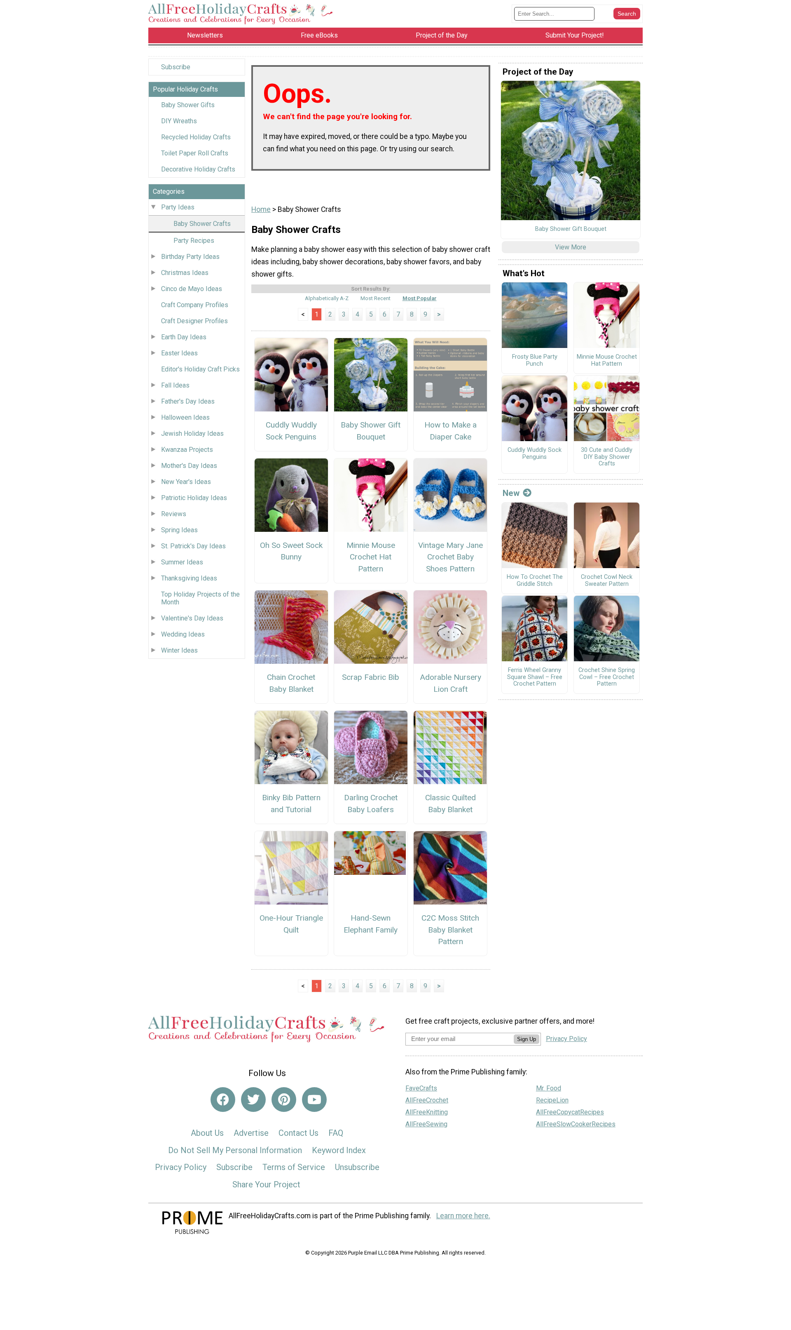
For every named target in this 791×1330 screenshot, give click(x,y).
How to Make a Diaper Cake (450, 431)
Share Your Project (266, 1184)
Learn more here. (463, 1216)
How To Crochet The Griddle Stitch (535, 580)
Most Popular (420, 298)
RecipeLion (552, 1100)
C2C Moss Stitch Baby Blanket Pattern (450, 930)
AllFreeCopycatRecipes (570, 1112)
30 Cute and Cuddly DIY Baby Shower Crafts (606, 457)
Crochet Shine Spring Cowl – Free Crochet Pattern (606, 677)
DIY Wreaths (179, 121)
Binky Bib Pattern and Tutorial (291, 803)
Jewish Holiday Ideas (192, 433)
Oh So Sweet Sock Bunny (291, 551)
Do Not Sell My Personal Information (235, 1150)
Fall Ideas (175, 385)
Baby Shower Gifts (188, 105)
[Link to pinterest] (283, 1099)
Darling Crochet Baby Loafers (371, 803)
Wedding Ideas (183, 634)
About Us (207, 1133)
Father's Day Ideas (188, 401)
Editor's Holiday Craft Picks (200, 369)
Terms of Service (293, 1167)
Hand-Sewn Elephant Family (371, 924)
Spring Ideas (179, 530)
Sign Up (526, 1039)
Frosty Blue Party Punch (534, 360)
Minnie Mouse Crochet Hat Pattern (370, 557)
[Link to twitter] (253, 1099)
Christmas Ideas (184, 273)
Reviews (173, 514)
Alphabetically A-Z (327, 298)
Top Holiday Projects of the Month (200, 598)
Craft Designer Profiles (194, 321)
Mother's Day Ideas (189, 466)
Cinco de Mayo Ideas (191, 289)
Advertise (251, 1133)
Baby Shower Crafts (202, 224)
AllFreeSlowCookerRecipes (575, 1124)
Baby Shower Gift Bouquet (370, 431)
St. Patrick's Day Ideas (193, 546)
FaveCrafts (421, 1088)
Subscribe (175, 67)
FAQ (335, 1133)
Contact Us (298, 1133)
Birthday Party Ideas (190, 257)
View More (570, 247)
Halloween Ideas (185, 417)
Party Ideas (177, 207)
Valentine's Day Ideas (192, 618)
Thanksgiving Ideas (189, 578)
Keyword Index (339, 1150)
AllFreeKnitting (426, 1112)
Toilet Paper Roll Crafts (194, 153)
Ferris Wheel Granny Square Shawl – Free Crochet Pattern (534, 677)
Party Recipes (193, 240)
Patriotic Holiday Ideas (194, 498)
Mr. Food (548, 1088)
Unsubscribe (357, 1167)
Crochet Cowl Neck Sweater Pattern (606, 580)
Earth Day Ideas (183, 337)
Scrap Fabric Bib (370, 677)
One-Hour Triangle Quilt (291, 924)
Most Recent (375, 298)
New (511, 493)
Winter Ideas (179, 650)
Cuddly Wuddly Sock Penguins (291, 431)
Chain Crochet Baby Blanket (291, 683)
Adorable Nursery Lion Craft (450, 683)
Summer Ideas (182, 562)
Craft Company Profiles (194, 305)
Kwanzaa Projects (187, 450)
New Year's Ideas (186, 482)
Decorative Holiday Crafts (198, 169)
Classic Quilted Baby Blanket (450, 803)
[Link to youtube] (314, 1099)
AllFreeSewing (426, 1124)
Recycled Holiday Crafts (196, 137)
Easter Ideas (179, 353)
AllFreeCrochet (426, 1100)
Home (261, 209)
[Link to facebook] (223, 1099)
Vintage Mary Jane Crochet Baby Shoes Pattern (450, 557)
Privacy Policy (180, 1167)
